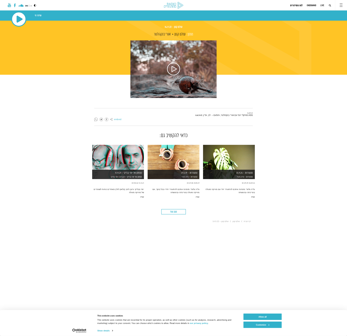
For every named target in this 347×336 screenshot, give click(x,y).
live (322, 5)
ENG (26, 6)
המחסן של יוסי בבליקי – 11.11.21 (128, 173)
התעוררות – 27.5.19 (189, 173)
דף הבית (247, 221)
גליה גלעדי (240, 177)
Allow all (262, 317)
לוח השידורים (296, 5)
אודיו (253, 197)
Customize (261, 325)
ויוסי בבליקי (114, 177)
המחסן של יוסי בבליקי (134, 177)
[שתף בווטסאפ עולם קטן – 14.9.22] (96, 119)
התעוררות (249, 177)
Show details (103, 330)
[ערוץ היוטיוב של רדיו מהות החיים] (9, 5)
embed (117, 119)
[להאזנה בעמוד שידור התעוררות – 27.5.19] (173, 157)
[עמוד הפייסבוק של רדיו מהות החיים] (15, 5)
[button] (341, 5)
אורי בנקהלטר (162, 34)
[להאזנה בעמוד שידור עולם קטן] (173, 69)
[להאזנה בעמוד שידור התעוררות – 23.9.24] (229, 157)
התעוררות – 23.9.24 (244, 173)
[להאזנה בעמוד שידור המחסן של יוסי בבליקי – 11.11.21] (118, 157)
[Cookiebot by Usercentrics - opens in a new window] (79, 331)
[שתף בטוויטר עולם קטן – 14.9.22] (101, 119)
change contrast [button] (35, 5)
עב (31, 6)
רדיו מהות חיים (174, 5)
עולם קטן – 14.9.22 (173, 27)
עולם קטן (180, 34)
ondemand (311, 5)
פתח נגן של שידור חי (18, 19)
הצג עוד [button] (173, 211)
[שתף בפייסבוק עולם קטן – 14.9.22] (106, 119)
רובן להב (122, 177)
